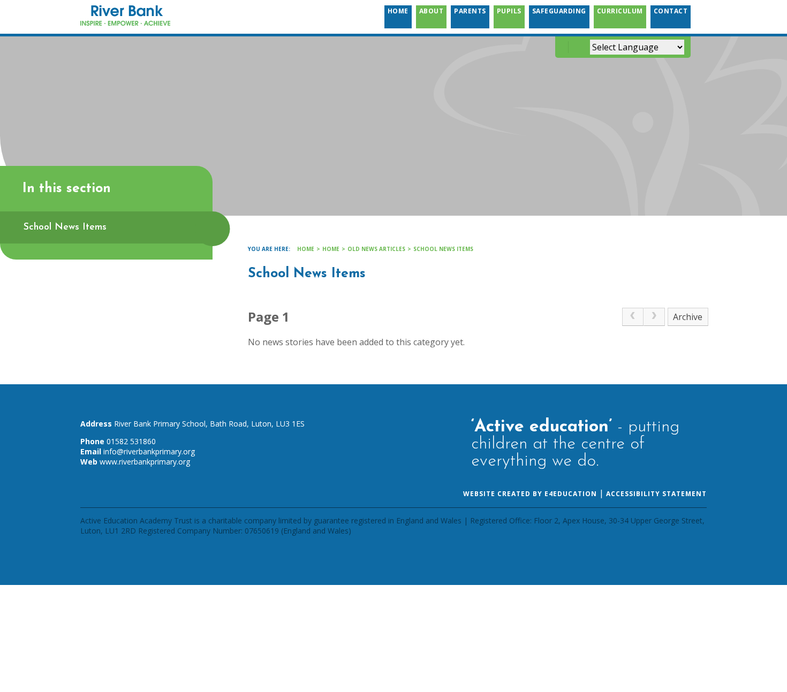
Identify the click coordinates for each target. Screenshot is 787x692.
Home (305, 249)
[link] (633, 317)
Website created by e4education (530, 493)
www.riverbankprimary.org (145, 462)
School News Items (443, 249)
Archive (687, 317)
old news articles (376, 249)
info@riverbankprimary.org (149, 451)
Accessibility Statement (656, 493)
